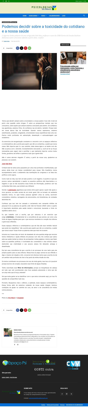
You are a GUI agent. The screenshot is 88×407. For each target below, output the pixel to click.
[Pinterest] (25, 48)
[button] (84, 16)
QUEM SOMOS (33, 15)
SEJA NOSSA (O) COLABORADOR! (74, 405)
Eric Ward (11, 298)
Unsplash (20, 298)
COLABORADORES (54, 15)
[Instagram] (6, 1)
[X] (9, 1)
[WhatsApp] (29, 48)
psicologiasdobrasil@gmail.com (38, 398)
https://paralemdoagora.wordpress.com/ (23, 332)
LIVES (63, 15)
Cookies (43, 405)
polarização (12, 190)
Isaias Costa (14, 22)
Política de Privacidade (53, 405)
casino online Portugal (44, 375)
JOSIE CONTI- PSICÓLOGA (9, 377)
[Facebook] (3, 1)
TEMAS (43, 15)
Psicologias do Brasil (65, 74)
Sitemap (62, 405)
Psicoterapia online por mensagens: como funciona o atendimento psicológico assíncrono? (72, 69)
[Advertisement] (29, 104)
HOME (24, 15)
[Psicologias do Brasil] (44, 8)
